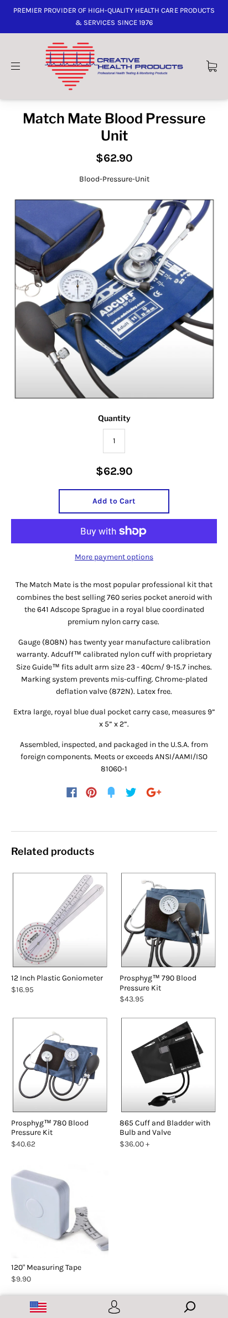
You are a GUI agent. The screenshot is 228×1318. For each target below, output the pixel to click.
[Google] (154, 792)
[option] (114, 299)
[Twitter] (131, 792)
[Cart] (211, 65)
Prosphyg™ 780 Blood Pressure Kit (50, 1128)
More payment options (114, 557)
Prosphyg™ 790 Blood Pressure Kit (158, 983)
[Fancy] (111, 792)
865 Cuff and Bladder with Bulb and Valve (165, 1128)
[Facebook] (71, 792)
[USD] (38, 1307)
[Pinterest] (91, 792)
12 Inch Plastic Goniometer (57, 978)
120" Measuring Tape (46, 1267)
